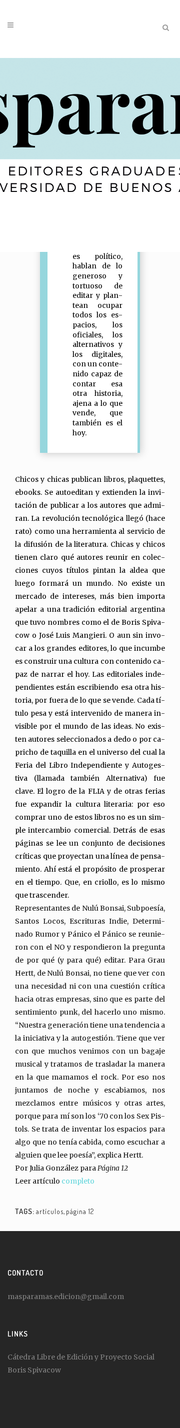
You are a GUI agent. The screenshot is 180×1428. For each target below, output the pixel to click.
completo (78, 1181)
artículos (50, 1211)
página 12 (80, 1211)
